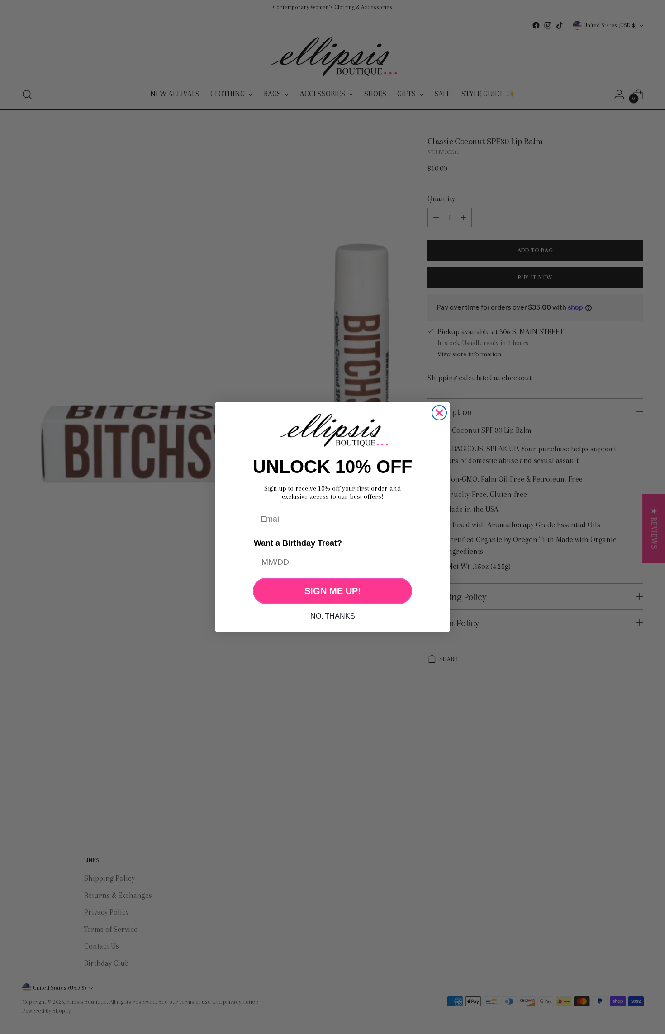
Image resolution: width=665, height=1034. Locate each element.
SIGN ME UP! (332, 591)
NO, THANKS (332, 616)
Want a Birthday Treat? (298, 543)
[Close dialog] (439, 413)
